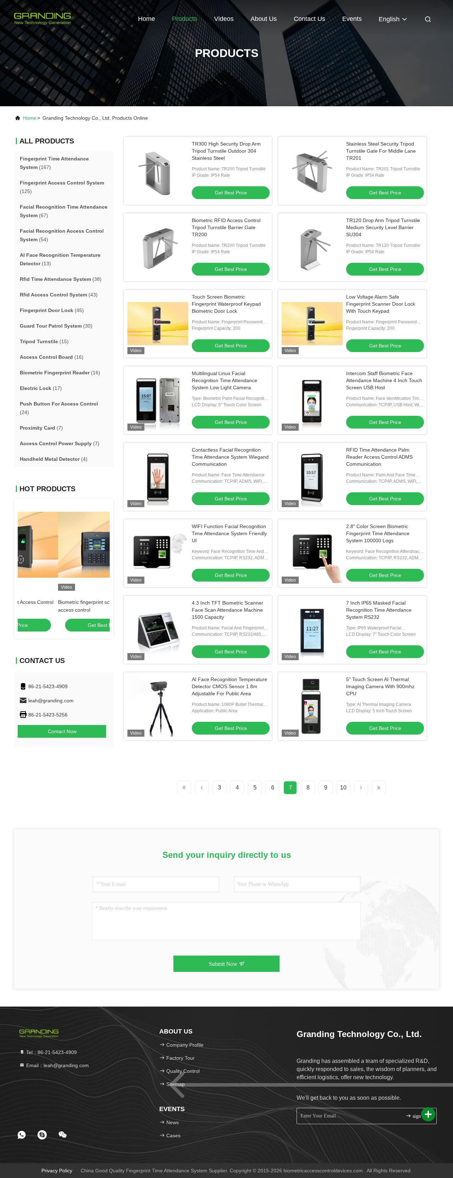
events (352, 18)
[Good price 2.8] (312, 553)
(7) (41, 428)
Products (184, 18)
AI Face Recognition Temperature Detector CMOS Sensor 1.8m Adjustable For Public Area (229, 686)
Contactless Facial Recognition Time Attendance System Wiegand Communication (230, 457)
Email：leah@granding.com (57, 1065)
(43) (59, 295)
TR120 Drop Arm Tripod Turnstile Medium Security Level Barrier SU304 (383, 227)
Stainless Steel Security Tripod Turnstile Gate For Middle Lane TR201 (381, 151)
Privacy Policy (56, 1170)
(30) (56, 326)
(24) (59, 408)
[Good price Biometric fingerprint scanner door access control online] (64, 545)
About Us (264, 18)
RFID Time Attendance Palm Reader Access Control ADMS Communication (379, 457)
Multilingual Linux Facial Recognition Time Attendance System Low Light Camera (224, 380)
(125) (62, 187)
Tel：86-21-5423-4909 (51, 1052)
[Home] (42, 18)
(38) (61, 279)
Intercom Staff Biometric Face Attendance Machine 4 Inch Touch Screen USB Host (384, 380)
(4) (53, 459)
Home (146, 18)
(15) (44, 341)
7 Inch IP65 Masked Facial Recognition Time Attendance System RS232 (379, 610)
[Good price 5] (312, 706)
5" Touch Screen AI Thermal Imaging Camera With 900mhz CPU (380, 686)
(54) (62, 235)
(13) (60, 259)
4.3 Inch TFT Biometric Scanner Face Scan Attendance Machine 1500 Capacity (227, 610)
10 (343, 788)
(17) (41, 388)
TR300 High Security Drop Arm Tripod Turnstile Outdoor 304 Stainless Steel (226, 151)
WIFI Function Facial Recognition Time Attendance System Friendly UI (229, 533)
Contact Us (309, 18)
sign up (419, 1116)
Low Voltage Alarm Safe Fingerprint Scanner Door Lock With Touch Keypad (380, 304)
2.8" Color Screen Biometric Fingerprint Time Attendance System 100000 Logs (377, 533)
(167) (54, 163)
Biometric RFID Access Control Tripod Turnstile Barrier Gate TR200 (226, 227)
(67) (64, 211)
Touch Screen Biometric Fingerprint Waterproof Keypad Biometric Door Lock (226, 304)
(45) (52, 310)
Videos (224, 18)
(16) (52, 357)
